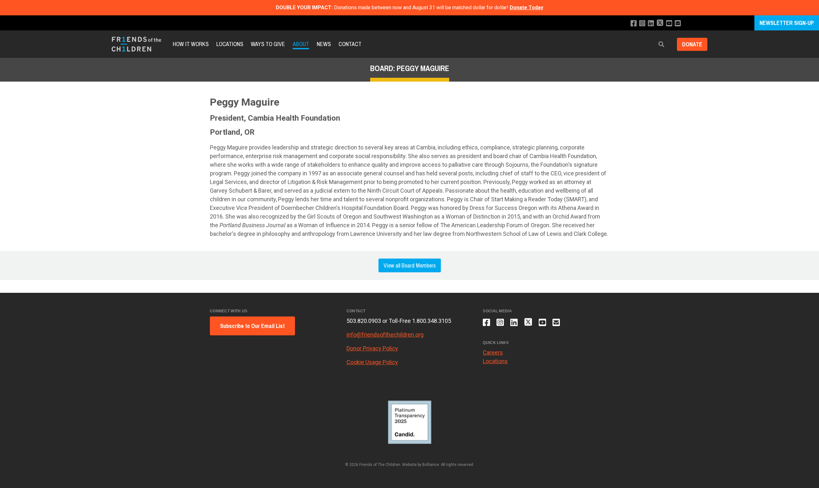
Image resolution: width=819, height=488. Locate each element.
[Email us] (678, 23)
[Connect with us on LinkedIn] (651, 23)
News (324, 44)
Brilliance (430, 464)
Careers (493, 352)
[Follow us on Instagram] (642, 23)
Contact (350, 44)
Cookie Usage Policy (372, 362)
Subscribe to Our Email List (252, 326)
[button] (661, 44)
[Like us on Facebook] (634, 23)
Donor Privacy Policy (372, 348)
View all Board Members (410, 265)
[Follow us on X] (660, 23)
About (301, 44)
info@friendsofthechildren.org (385, 334)
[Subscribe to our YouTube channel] (669, 23)
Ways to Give (268, 44)
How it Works (191, 44)
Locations (229, 44)
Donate (692, 44)
